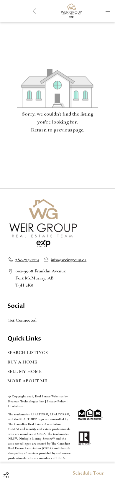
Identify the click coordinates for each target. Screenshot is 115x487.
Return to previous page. (57, 129)
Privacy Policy (56, 401)
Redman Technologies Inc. (26, 401)
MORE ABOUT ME (27, 381)
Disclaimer (15, 406)
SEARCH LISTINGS (27, 353)
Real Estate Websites (50, 396)
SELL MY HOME (24, 371)
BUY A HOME (22, 362)
